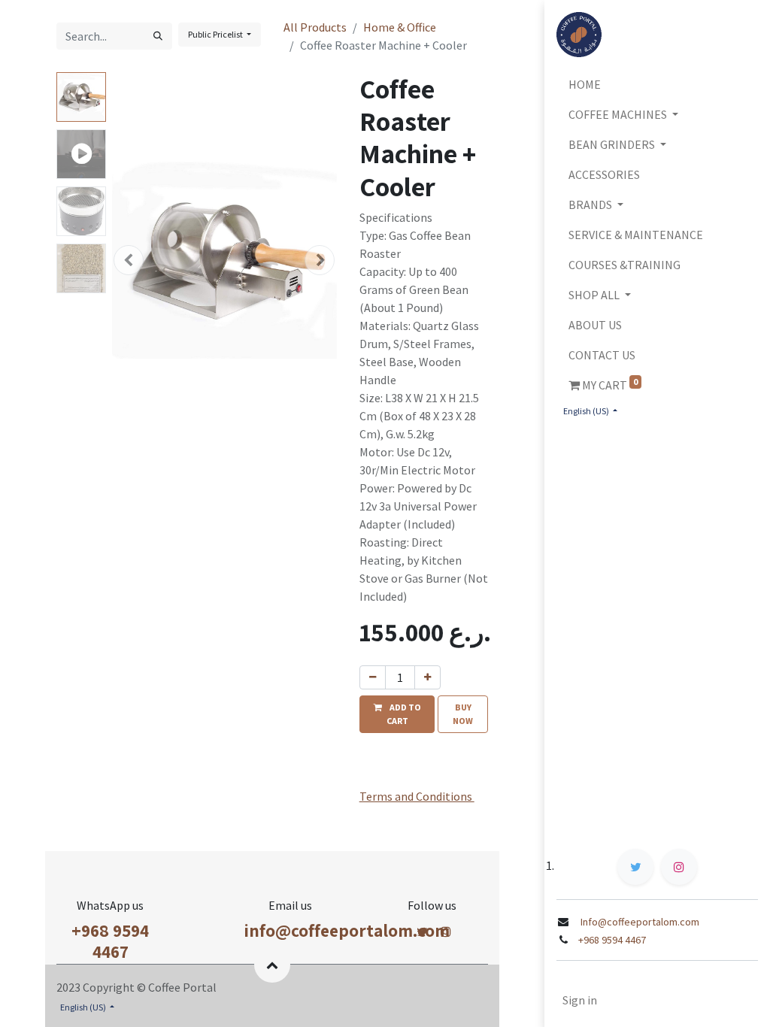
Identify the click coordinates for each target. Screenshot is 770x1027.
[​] (422, 931)
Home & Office (399, 27)
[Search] (158, 36)
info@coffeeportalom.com (347, 930)
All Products (315, 27)
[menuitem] (657, 84)
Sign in (579, 999)
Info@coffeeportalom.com (638, 922)
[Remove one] (372, 677)
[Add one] (427, 677)
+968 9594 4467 (110, 941)
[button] (129, 260)
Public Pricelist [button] (216, 34)
